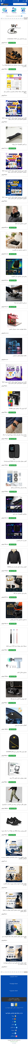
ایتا (12, 1019)
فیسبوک (13, 1030)
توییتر (13, 1033)
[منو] (1, 1)
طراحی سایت (14, 1043)
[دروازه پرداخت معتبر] (16, 1004)
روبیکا (13, 1016)
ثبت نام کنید (15, 1)
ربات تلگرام (13, 1027)
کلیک (13, 1000)
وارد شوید (24, 1)
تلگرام (13, 1024)
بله (12, 1022)
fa (4, 0)
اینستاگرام (13, 1036)
